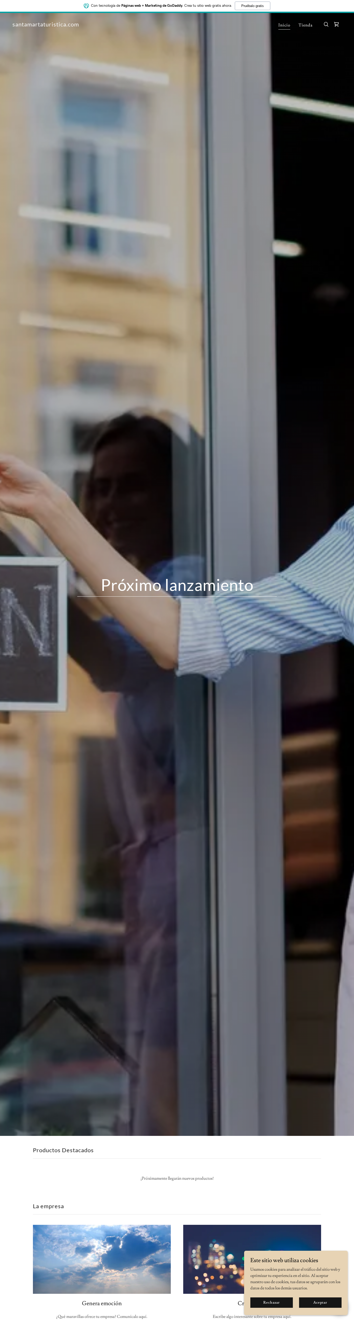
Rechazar (271, 1302)
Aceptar (320, 1302)
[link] (45, 25)
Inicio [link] (284, 25)
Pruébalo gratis (252, 6)
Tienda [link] (306, 25)
